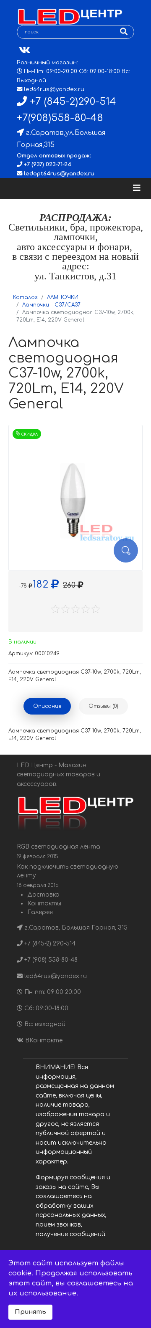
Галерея (40, 912)
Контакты (44, 903)
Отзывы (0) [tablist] (103, 706)
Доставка (43, 895)
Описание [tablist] (47, 706)
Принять (30, 1311)
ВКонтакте (42, 1040)
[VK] (24, 50)
